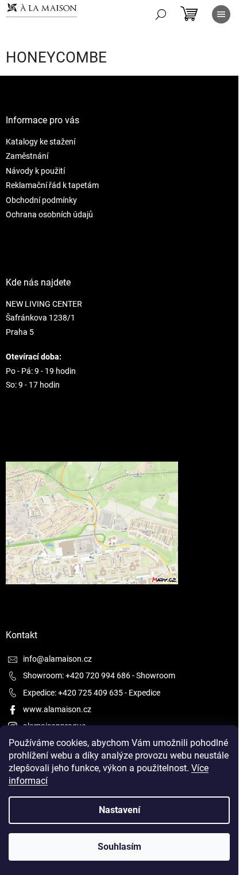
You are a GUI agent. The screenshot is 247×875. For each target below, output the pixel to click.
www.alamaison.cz (57, 709)
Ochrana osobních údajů (49, 214)
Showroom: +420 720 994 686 (76, 675)
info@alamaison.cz (57, 658)
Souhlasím (119, 846)
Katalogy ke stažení (40, 141)
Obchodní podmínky (41, 200)
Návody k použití (35, 170)
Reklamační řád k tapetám (52, 185)
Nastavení (119, 809)
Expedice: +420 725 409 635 (73, 692)
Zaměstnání (27, 156)
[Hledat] (160, 14)
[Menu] (221, 14)
